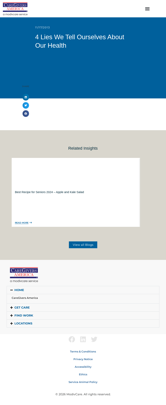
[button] (147, 8)
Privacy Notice (83, 359)
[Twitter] (94, 339)
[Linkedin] (83, 339)
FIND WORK (23, 315)
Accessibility (83, 366)
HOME (19, 290)
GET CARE (22, 307)
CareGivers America (25, 297)
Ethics (83, 374)
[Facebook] (72, 339)
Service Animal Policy (83, 382)
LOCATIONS (23, 323)
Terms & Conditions (83, 351)
